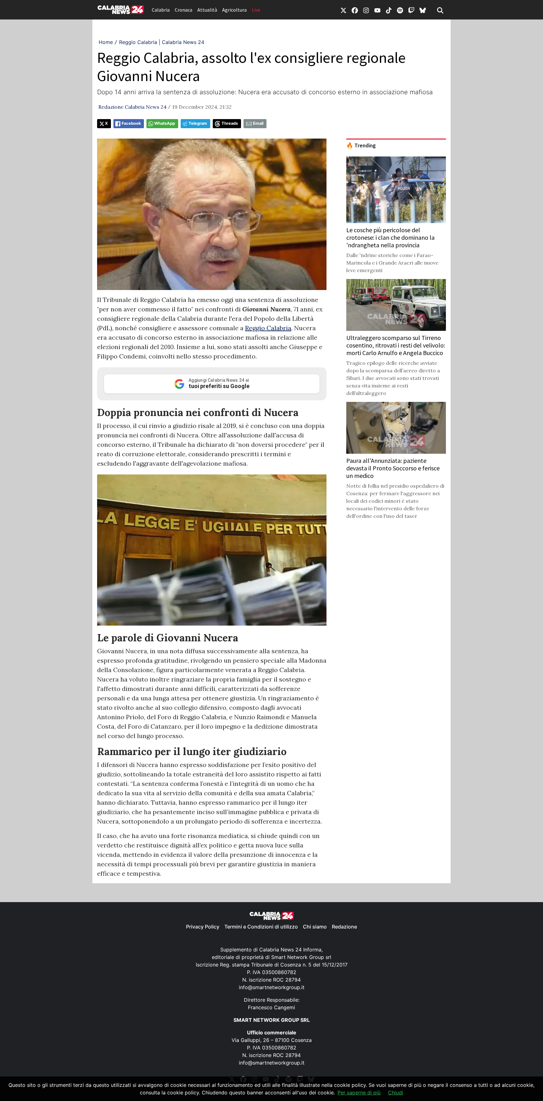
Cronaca (183, 10)
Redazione (344, 926)
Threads (230, 123)
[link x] (343, 10)
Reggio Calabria (268, 328)
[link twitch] (411, 10)
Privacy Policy (202, 926)
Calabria (161, 10)
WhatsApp (164, 123)
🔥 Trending (361, 145)
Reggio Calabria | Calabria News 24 (161, 42)
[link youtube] (377, 10)
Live (256, 10)
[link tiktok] (388, 10)
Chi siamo (315, 926)
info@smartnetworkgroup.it (271, 987)
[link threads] (422, 10)
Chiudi (395, 1092)
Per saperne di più (359, 1092)
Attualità (207, 10)
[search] (440, 10)
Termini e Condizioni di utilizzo (261, 926)
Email (258, 123)
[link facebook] (354, 10)
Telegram (198, 123)
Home (106, 42)
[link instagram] (366, 10)
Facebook (131, 123)
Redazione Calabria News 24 (132, 107)
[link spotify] (400, 10)
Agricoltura (234, 10)
